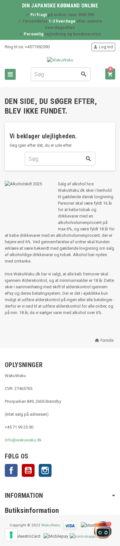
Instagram (45, 470)
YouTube (28, 470)
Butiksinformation (32, 510)
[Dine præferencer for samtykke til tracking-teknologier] (11, 535)
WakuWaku (50, 525)
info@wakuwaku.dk (23, 440)
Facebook (11, 470)
